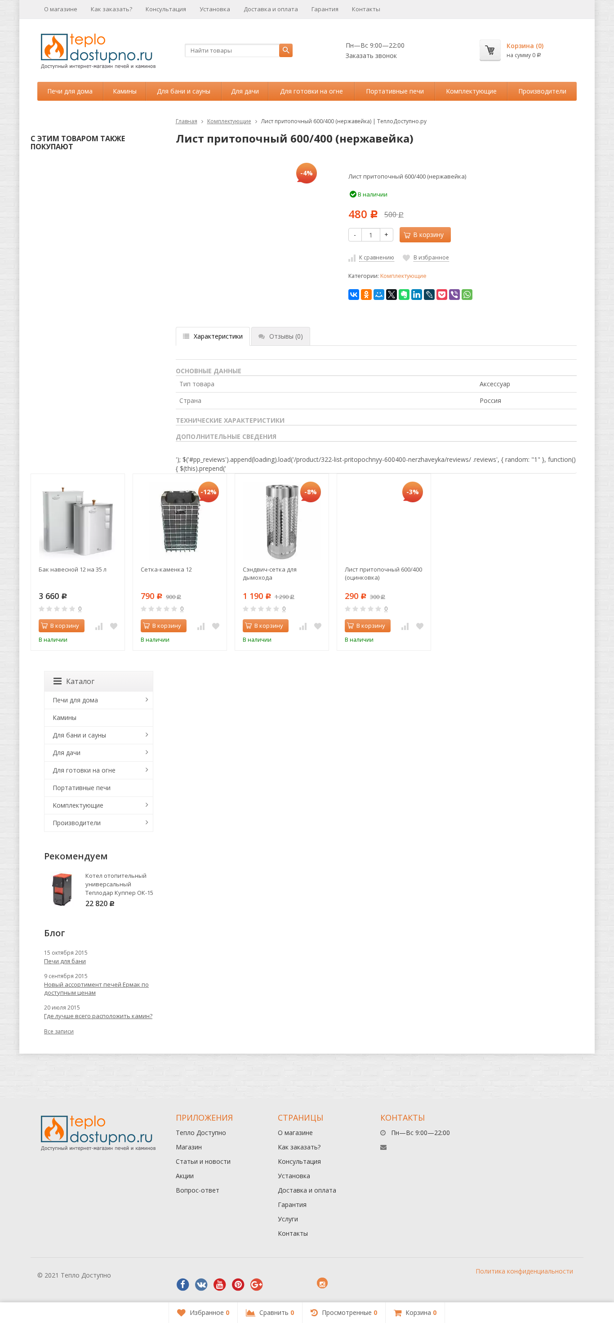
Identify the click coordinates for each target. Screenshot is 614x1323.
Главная (186, 121)
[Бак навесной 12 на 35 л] (78, 521)
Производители (542, 91)
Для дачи (245, 91)
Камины (125, 91)
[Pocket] (441, 294)
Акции (185, 1175)
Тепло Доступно (201, 1132)
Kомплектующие (471, 91)
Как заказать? (111, 9)
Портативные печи (395, 91)
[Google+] (256, 1285)
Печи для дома (70, 91)
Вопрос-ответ (197, 1190)
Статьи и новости (203, 1161)
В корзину (64, 625)
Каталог (80, 681)
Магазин (189, 1147)
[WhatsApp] (467, 294)
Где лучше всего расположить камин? (98, 1016)
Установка (215, 9)
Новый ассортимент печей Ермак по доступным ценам (96, 988)
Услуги (288, 1219)
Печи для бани (65, 961)
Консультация (166, 9)
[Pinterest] (238, 1285)
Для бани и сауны (183, 91)
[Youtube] (220, 1285)
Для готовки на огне (311, 91)
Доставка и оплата (271, 9)
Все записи (59, 1031)
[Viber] (454, 294)
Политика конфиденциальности (524, 1271)
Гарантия (324, 9)
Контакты (366, 9)
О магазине (60, 9)
